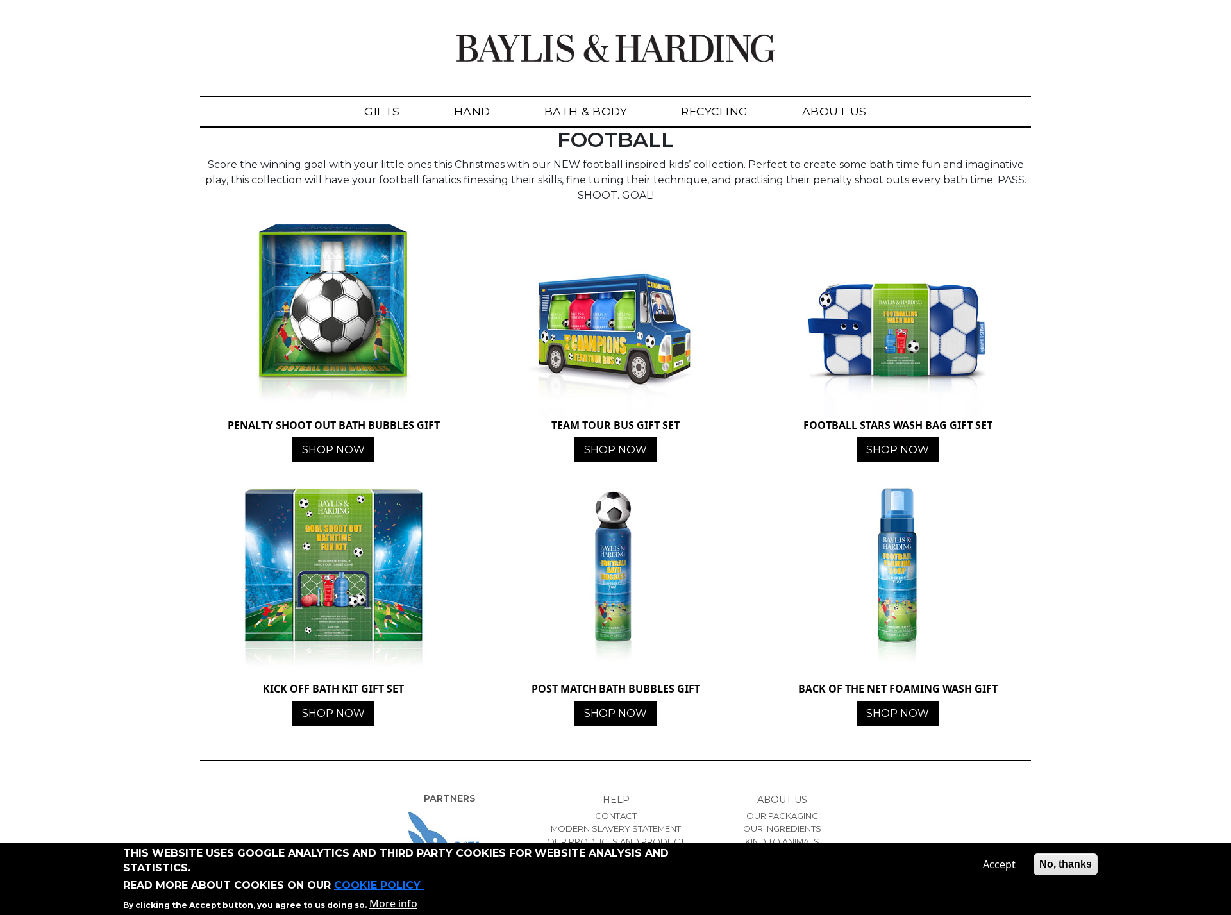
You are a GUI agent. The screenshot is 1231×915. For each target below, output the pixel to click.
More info (393, 903)
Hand (472, 111)
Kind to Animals (782, 841)
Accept (999, 864)
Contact (616, 815)
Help (616, 799)
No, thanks (1065, 864)
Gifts (382, 111)
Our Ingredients (782, 828)
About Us (834, 111)
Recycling (714, 111)
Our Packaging (782, 815)
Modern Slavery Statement (616, 828)
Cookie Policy (379, 885)
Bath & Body (586, 111)
